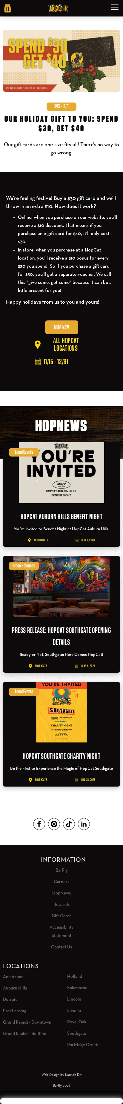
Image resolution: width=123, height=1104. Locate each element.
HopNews (61, 893)
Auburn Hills (15, 988)
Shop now (61, 327)
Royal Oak (76, 1022)
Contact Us (61, 947)
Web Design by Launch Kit (61, 1075)
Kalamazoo (77, 988)
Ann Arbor (13, 977)
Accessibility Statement (61, 931)
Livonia (74, 1010)
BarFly (62, 870)
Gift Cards (61, 916)
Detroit (10, 999)
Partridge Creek (82, 1045)
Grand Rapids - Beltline (24, 1033)
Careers (61, 881)
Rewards (61, 904)
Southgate (76, 1033)
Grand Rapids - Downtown (27, 1022)
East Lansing (14, 1011)
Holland (74, 976)
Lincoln (74, 999)
